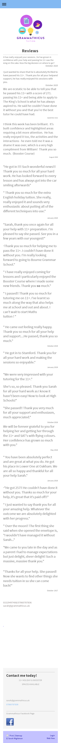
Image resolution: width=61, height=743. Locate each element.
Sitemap (18, 735)
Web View (51, 738)
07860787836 (12, 704)
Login (52, 735)
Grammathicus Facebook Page (20, 713)
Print (11, 735)
